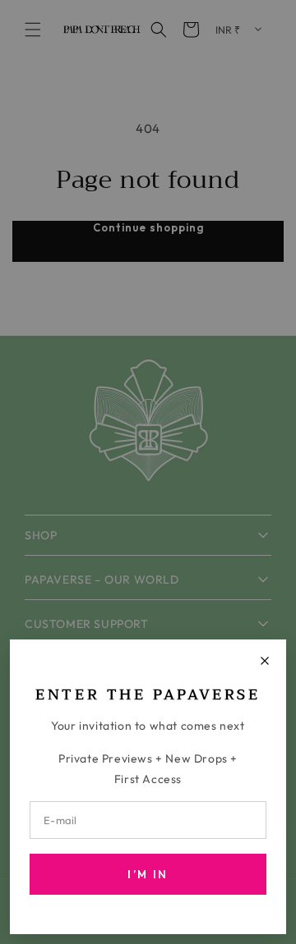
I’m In (147, 874)
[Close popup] (265, 661)
